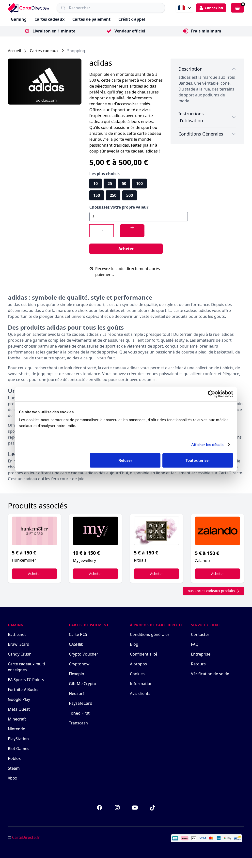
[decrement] (132, 234)
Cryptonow (79, 664)
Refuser (125, 460)
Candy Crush (20, 654)
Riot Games (18, 748)
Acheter (126, 248)
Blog (134, 644)
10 (95, 183)
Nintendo (16, 729)
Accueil (14, 50)
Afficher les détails (207, 445)
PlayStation (18, 738)
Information (141, 683)
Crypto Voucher (83, 654)
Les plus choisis (104, 173)
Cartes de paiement (91, 19)
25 (110, 183)
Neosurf (76, 693)
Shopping (76, 50)
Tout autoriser (198, 460)
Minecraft (17, 719)
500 (129, 195)
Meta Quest (19, 709)
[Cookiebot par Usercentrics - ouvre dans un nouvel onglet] (211, 394)
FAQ (195, 644)
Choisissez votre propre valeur (118, 207)
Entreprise (200, 654)
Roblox (14, 758)
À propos (138, 664)
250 (113, 195)
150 (96, 195)
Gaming (19, 19)
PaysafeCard (80, 703)
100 (139, 183)
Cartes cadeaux (49, 19)
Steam (14, 768)
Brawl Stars (18, 644)
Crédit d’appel (131, 19)
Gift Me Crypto (82, 683)
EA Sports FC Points (26, 679)
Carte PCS (78, 634)
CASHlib (76, 644)
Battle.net (17, 634)
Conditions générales (150, 634)
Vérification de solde (210, 673)
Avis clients (140, 693)
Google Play (19, 699)
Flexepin (76, 673)
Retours (198, 664)
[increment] (132, 227)
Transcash (78, 723)
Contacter (200, 634)
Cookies (137, 673)
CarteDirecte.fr (26, 837)
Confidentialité (143, 654)
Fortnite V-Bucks (23, 689)
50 (124, 183)
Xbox (12, 778)
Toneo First (79, 713)
